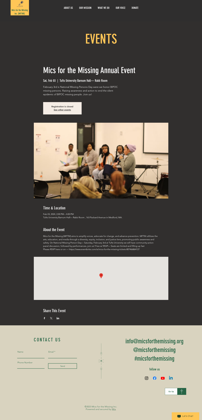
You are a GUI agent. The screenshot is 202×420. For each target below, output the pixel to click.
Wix (114, 409)
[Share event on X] (51, 318)
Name (20, 352)
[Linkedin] (171, 378)
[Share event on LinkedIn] (58, 318)
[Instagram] (146, 378)
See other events (62, 110)
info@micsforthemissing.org (154, 341)
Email (51, 352)
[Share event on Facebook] (44, 318)
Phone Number (24, 362)
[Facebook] (154, 378)
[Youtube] (163, 378)
